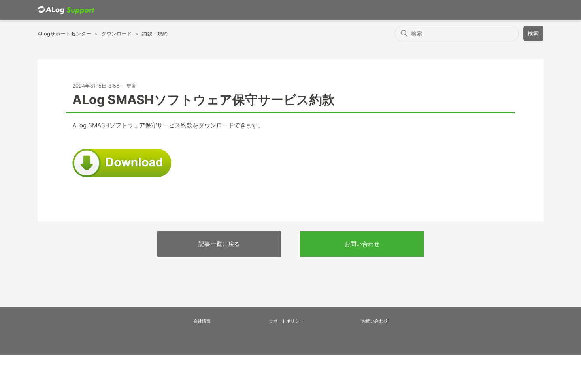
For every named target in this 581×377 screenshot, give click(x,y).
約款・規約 (155, 33)
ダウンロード (116, 33)
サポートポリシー (286, 321)
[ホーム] (66, 10)
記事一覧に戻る (219, 244)
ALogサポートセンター (64, 33)
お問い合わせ (362, 244)
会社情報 (202, 321)
